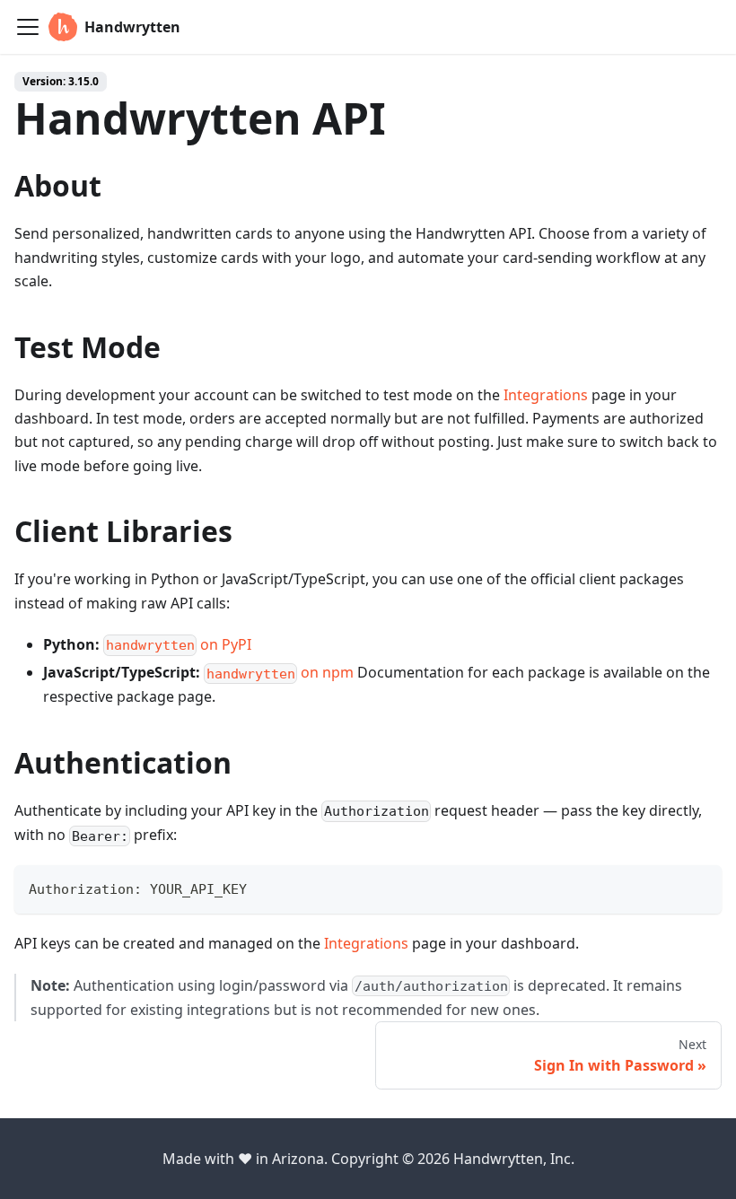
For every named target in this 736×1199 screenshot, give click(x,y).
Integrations (546, 395)
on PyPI (178, 644)
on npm (280, 672)
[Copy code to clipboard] (699, 887)
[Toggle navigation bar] (27, 26)
